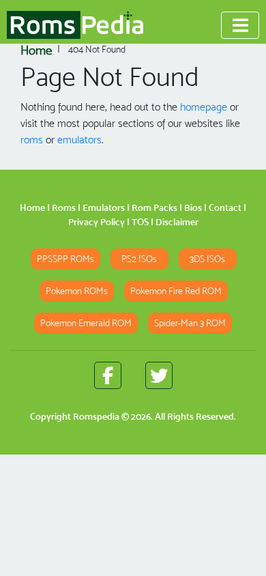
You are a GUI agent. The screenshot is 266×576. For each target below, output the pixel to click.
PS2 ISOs (139, 259)
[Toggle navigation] (240, 25)
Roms (64, 207)
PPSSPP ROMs (65, 259)
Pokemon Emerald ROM (86, 323)
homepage (203, 106)
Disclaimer (177, 222)
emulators (79, 139)
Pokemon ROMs (77, 291)
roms (31, 139)
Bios (193, 207)
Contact (225, 207)
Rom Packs (154, 207)
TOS (140, 222)
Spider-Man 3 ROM (190, 323)
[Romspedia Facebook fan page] (107, 375)
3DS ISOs (207, 259)
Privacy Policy (96, 222)
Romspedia (96, 416)
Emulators (104, 207)
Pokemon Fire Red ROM (176, 291)
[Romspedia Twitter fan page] (159, 375)
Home (32, 207)
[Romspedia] (75, 25)
